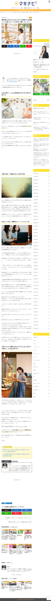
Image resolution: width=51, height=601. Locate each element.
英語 (34, 393)
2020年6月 (35, 209)
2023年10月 (35, 176)
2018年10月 (35, 249)
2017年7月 (35, 298)
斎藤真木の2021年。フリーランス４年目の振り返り (40, 118)
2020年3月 (35, 219)
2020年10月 (35, 196)
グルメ (34, 343)
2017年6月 (35, 302)
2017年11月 (35, 285)
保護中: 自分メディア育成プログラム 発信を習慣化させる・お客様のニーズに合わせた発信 (40, 128)
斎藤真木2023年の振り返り (39, 108)
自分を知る (35, 386)
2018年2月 (35, 275)
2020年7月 (35, 206)
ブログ (34, 350)
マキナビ (24, 599)
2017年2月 (35, 315)
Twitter (14, 574)
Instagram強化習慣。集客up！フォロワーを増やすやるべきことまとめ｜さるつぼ (41, 156)
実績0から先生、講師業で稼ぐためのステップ (40, 123)
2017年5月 (35, 305)
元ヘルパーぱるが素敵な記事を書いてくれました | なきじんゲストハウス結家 (41, 164)
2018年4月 (35, 269)
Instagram (19, 574)
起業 (34, 396)
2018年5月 (35, 265)
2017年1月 (35, 318)
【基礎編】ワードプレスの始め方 (40, 149)
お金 (3, 503)
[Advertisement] (16, 64)
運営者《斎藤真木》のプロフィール (25, 10)
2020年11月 (35, 193)
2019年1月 (35, 242)
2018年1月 (35, 278)
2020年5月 (35, 212)
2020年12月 (35, 189)
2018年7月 (35, 259)
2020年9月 (35, 199)
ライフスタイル (9, 503)
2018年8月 (35, 255)
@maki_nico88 (12, 81)
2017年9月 (35, 292)
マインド (35, 356)
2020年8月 (35, 203)
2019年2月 (35, 239)
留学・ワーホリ (36, 383)
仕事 (34, 363)
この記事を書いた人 (7, 461)
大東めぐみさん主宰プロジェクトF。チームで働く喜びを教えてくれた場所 (40, 113)
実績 (34, 370)
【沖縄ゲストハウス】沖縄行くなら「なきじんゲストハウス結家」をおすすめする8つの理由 (41, 161)
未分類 (34, 380)
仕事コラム (35, 366)
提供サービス (36, 373)
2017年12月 (35, 282)
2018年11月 (35, 245)
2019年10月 (35, 226)
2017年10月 (35, 288)
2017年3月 (35, 311)
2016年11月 (35, 325)
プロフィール (36, 353)
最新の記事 (15, 461)
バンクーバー (36, 347)
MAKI (8, 566)
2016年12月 (35, 321)
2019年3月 (35, 236)
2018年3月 (35, 272)
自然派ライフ (36, 389)
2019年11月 (35, 222)
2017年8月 (35, 295)
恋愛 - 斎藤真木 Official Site (38, 150)
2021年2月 (35, 183)
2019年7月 (35, 229)
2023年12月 (35, 173)
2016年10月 (35, 328)
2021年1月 (35, 186)
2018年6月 (35, 262)
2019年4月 (35, 232)
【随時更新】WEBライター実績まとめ (41, 152)
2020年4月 (35, 216)
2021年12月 (35, 179)
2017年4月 (35, 308)
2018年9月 (35, 252)
